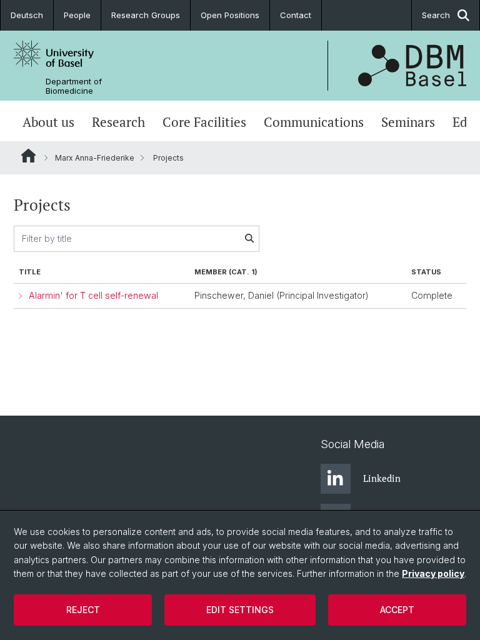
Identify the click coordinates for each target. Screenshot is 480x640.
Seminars (408, 122)
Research (118, 122)
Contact (295, 15)
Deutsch (27, 15)
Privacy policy (433, 573)
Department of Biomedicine (74, 86)
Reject (83, 609)
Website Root (28, 155)
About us (48, 122)
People (77, 15)
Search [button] (436, 15)
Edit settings (240, 609)
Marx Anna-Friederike (94, 157)
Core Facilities (204, 122)
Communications (314, 122)
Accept (397, 609)
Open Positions (230, 15)
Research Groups (145, 15)
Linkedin (382, 478)
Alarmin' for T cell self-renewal (93, 295)
